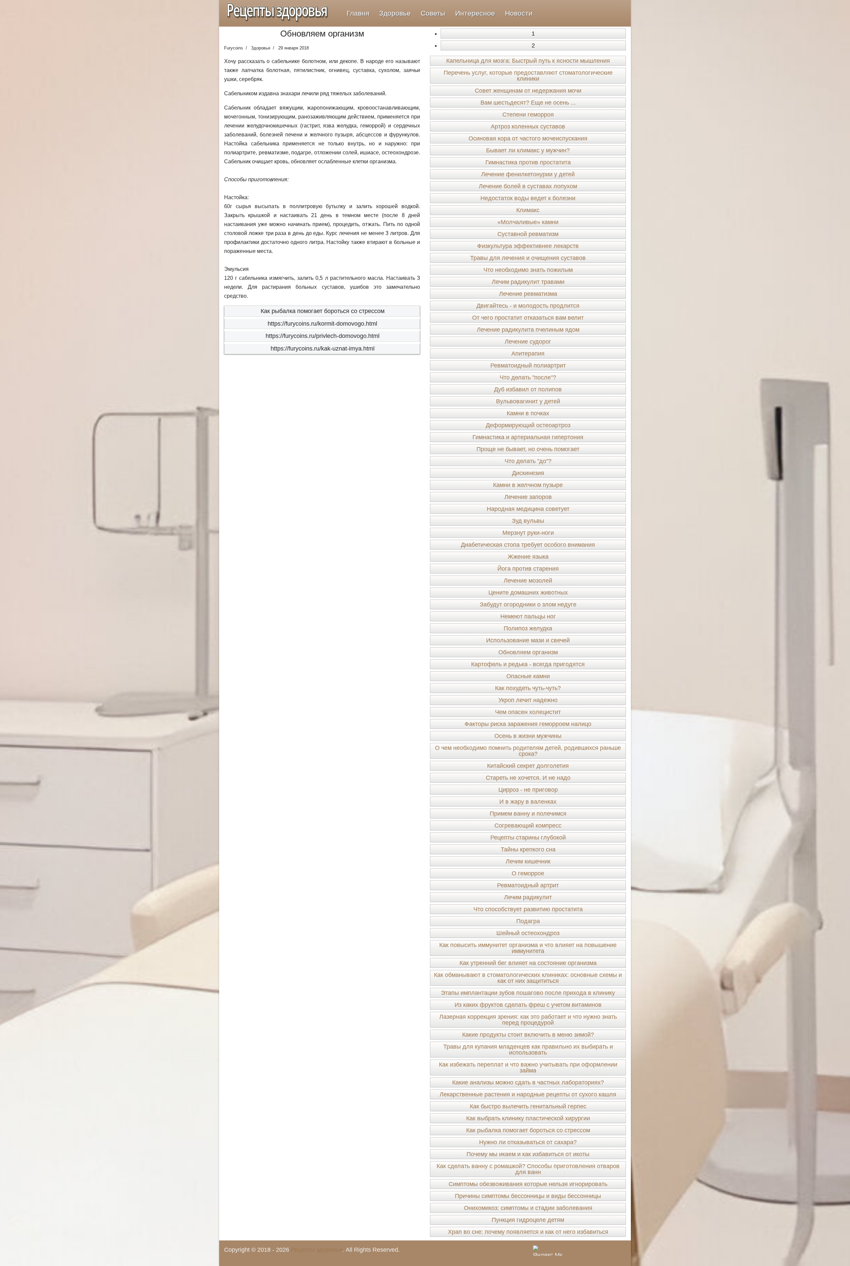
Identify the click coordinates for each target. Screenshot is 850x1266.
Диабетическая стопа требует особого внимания (528, 544)
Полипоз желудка (528, 628)
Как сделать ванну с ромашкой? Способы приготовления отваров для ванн (528, 1169)
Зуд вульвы (528, 520)
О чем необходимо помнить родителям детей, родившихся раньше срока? (528, 751)
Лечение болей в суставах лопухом (528, 186)
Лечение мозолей (528, 580)
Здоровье (395, 13)
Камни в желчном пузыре (528, 485)
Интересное (475, 13)
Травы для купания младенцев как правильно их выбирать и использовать (528, 1049)
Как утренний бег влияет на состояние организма (528, 963)
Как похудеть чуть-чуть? (528, 688)
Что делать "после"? (528, 377)
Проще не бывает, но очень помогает (527, 449)
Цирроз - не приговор (528, 789)
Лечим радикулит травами (528, 281)
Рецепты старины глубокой (528, 837)
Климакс (528, 210)
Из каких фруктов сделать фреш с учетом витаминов (528, 1004)
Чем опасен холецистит (528, 712)
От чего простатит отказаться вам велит (528, 317)
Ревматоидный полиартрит (528, 365)
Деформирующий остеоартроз (528, 425)
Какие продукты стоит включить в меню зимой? (528, 1034)
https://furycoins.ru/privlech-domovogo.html (323, 336)
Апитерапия (528, 353)
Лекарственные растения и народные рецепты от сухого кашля (528, 1094)
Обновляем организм (528, 652)
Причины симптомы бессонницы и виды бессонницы (528, 1196)
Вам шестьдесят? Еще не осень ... (528, 102)
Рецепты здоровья (316, 1249)
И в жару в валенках (527, 801)
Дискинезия (528, 473)
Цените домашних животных (528, 592)
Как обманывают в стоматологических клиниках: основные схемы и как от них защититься (528, 978)
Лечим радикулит (528, 897)
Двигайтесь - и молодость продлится (527, 305)
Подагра (528, 921)
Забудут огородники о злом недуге (528, 604)
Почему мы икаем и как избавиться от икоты (528, 1154)
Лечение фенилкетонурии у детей (528, 174)
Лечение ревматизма (528, 293)
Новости (519, 13)
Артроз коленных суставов (528, 126)
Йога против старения (528, 568)
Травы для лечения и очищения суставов (528, 258)
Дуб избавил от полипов (528, 389)
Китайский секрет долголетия (528, 765)
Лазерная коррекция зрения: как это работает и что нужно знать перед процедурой (528, 1019)
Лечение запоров (528, 497)
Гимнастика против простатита (528, 162)
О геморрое (528, 873)
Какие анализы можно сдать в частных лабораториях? (528, 1082)
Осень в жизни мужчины (527, 736)
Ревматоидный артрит (528, 885)
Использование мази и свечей (528, 640)
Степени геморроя (528, 114)
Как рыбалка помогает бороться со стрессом (322, 311)
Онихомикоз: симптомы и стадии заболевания (528, 1208)
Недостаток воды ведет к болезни (527, 198)
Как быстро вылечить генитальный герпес (528, 1106)
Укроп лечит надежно (527, 700)
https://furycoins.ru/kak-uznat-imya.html (323, 348)
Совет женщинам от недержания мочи (528, 90)
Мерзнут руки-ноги (528, 532)
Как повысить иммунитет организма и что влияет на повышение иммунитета (528, 948)
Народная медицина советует (528, 509)
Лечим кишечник (528, 861)
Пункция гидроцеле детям (528, 1220)
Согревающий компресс (527, 825)
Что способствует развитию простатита (528, 909)
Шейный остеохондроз (527, 933)
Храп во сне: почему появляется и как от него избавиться (528, 1231)
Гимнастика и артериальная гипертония (527, 437)
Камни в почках (528, 413)
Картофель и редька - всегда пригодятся (528, 664)
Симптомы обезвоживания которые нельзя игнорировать (528, 1184)
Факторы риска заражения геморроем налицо (528, 724)
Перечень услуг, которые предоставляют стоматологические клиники (528, 75)
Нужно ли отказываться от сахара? (528, 1142)
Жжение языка (528, 556)
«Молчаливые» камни (527, 222)
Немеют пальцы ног (528, 616)
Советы (433, 13)
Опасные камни (528, 676)
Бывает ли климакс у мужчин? (528, 150)
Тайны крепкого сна (528, 849)
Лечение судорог (528, 341)
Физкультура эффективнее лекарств (528, 246)
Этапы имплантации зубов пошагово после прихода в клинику (528, 992)
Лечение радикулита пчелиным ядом (528, 329)
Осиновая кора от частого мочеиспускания (527, 138)
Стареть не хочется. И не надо (528, 777)
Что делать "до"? (528, 461)
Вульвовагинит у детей (528, 401)
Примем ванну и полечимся (528, 813)
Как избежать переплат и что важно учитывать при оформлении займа (528, 1067)
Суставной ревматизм (527, 234)
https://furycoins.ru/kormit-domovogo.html (322, 323)
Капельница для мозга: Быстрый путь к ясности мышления (528, 60)
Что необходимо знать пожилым (528, 270)
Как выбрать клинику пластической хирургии (528, 1118)
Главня (358, 13)
